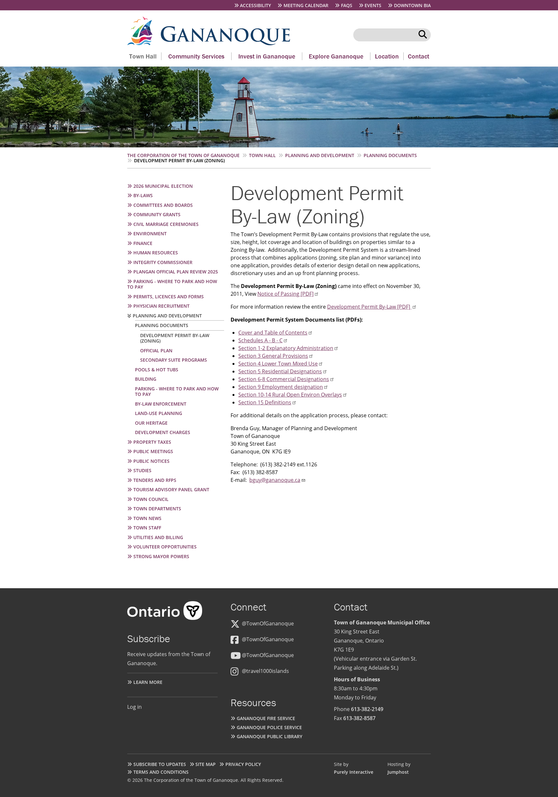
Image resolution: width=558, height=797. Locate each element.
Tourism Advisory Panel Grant (171, 489)
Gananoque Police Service (269, 727)
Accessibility (255, 5)
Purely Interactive (353, 772)
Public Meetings (153, 451)
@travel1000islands (265, 671)
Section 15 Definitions (264, 402)
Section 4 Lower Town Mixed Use (278, 363)
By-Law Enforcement (160, 404)
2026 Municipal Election (163, 186)
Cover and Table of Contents (272, 332)
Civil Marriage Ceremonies (166, 224)
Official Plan (156, 350)
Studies (142, 470)
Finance (142, 243)
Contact (418, 56)
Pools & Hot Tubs (156, 370)
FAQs (346, 5)
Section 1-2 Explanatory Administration (285, 348)
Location (387, 56)
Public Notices (151, 461)
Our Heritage (151, 423)
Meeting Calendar (306, 5)
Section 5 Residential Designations (280, 371)
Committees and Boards (163, 205)
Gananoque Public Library (269, 736)
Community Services (196, 56)
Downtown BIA (412, 5)
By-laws (143, 195)
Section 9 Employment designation (280, 386)
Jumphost (398, 772)
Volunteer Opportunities (165, 547)
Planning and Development (319, 155)
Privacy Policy (243, 764)
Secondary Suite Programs (173, 360)
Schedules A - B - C (260, 340)
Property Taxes (152, 442)
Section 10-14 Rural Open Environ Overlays (290, 394)
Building (145, 379)
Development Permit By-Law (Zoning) (174, 338)
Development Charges (162, 432)
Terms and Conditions (161, 772)
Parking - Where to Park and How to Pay (172, 284)
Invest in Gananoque (266, 56)
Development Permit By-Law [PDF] (369, 306)
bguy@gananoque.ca (274, 480)
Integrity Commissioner (162, 262)
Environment (150, 233)
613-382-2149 (367, 709)
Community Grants (157, 214)
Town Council (151, 499)
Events (373, 5)
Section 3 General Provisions (273, 355)
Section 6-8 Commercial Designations (283, 379)
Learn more (147, 682)
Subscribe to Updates (159, 764)
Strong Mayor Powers (161, 556)
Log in (134, 706)
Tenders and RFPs (154, 480)
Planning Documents (390, 155)
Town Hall (143, 56)
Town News (147, 518)
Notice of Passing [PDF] (285, 293)
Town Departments (157, 508)
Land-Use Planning (158, 413)
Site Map (205, 764)
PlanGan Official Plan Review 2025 (175, 272)
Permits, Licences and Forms (168, 296)
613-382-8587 (359, 718)
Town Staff (147, 528)
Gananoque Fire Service (266, 718)
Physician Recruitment (161, 306)
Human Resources (155, 253)
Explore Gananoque (336, 56)
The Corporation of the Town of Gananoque (183, 155)
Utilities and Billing (158, 537)
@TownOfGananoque (268, 623)
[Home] (144, 43)
